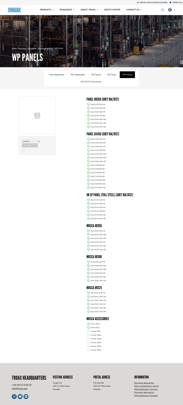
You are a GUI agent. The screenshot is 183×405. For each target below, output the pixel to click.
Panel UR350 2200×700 (98, 112)
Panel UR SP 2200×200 (98, 200)
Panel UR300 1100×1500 (98, 280)
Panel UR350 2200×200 (98, 104)
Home (14, 48)
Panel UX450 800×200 (98, 165)
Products (45, 9)
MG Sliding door (78, 74)
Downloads (32, 48)
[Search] (163, 10)
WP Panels (127, 74)
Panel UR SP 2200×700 (98, 207)
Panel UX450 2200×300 (98, 143)
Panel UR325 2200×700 (98, 293)
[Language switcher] (171, 10)
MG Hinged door (57, 74)
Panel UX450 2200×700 (98, 146)
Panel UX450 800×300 (98, 169)
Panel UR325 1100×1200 (98, 308)
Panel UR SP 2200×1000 (98, 215)
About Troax (88, 9)
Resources (66, 9)
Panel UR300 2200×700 (98, 262)
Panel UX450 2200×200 (98, 139)
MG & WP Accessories (91, 81)
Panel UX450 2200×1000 (98, 154)
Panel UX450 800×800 (98, 176)
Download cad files (45, 48)
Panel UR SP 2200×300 (98, 204)
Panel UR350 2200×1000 (98, 119)
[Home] (15, 9)
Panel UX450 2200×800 (98, 150)
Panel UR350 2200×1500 (98, 127)
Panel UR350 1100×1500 (98, 249)
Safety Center (112, 9)
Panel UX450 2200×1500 (98, 161)
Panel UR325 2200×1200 (98, 297)
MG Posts (111, 74)
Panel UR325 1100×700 (98, 304)
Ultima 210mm (95, 327)
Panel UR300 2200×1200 (98, 266)
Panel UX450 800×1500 (98, 187)
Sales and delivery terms (146, 386)
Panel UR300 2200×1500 (98, 269)
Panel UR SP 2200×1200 (98, 218)
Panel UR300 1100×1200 (98, 277)
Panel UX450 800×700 (98, 173)
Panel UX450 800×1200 (98, 184)
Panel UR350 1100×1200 (98, 246)
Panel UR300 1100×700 (98, 273)
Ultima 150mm (95, 324)
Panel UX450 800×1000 (98, 180)
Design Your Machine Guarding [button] (154, 2)
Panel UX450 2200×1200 (98, 158)
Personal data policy (144, 383)
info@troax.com (19, 388)
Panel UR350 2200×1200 (98, 123)
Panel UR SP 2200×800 (98, 211)
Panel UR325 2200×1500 (98, 300)
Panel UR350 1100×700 (98, 242)
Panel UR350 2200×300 (98, 108)
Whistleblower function (146, 389)
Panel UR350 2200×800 (98, 116)
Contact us (177, 2)
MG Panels (96, 74)
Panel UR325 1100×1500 (98, 311)
